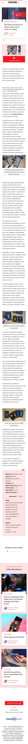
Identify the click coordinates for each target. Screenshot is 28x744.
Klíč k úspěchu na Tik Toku (14, 637)
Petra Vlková (12, 33)
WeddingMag (18, 738)
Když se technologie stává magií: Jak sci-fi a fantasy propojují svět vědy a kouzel (13, 600)
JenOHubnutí (19, 740)
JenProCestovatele (8, 738)
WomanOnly (17, 733)
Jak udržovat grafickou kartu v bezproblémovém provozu (13, 674)
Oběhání (11, 735)
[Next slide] (23, 50)
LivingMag (6, 740)
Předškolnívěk (7, 737)
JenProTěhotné (19, 735)
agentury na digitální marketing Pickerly (13, 731)
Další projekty (14, 710)
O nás (14, 707)
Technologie (7, 634)
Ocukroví (12, 740)
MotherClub (5, 735)
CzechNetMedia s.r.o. (17, 726)
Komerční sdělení (13, 608)
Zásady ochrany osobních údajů (14, 712)
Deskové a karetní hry (10, 22)
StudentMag (19, 737)
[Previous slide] (4, 50)
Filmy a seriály (8, 594)
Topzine (13, 737)
